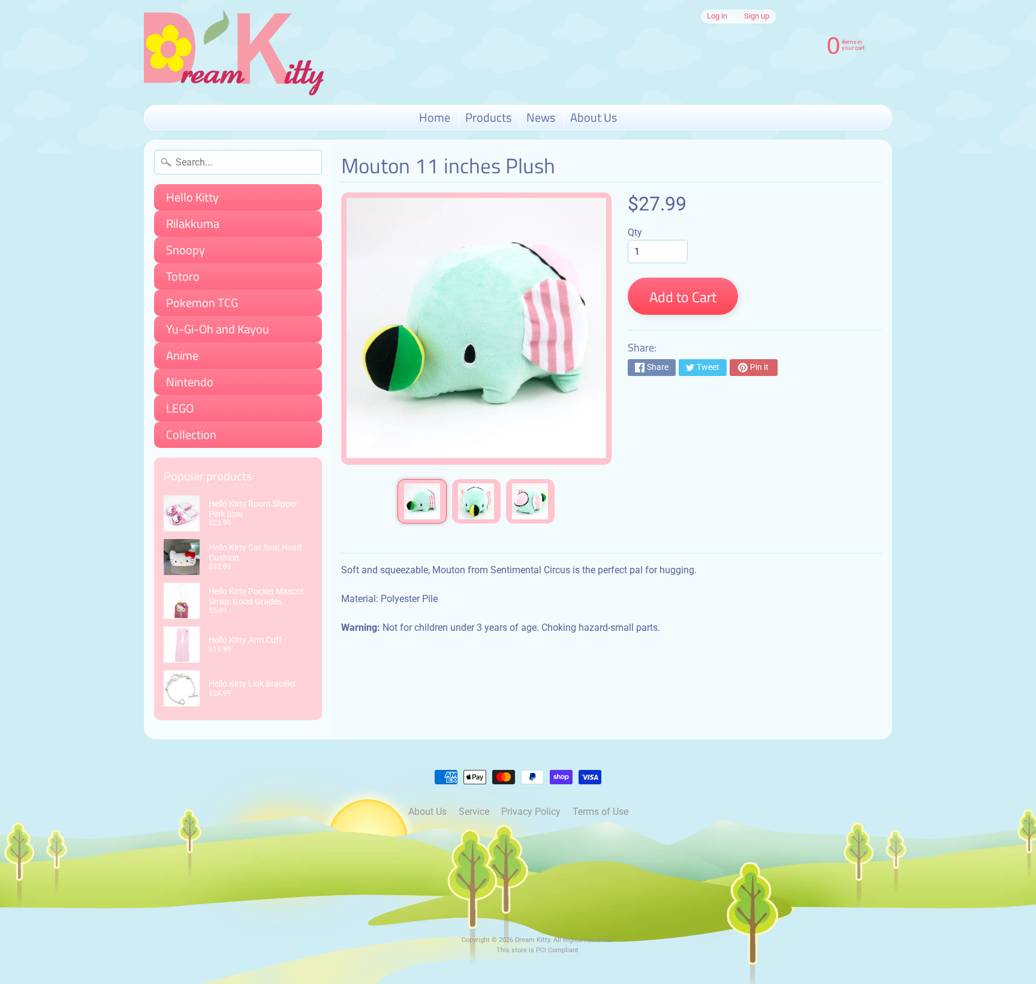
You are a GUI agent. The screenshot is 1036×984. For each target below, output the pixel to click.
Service (474, 811)
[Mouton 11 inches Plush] (421, 501)
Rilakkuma (192, 223)
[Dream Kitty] (234, 52)
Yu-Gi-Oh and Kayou (217, 329)
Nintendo (189, 381)
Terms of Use (600, 811)
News (540, 117)
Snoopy (185, 249)
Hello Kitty (192, 197)
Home (434, 117)
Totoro (183, 276)
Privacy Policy (531, 811)
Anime (182, 355)
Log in (717, 16)
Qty (635, 232)
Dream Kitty (532, 940)
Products (488, 117)
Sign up (756, 16)
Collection (191, 434)
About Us (593, 117)
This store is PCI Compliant (537, 950)
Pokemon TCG (202, 302)
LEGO (180, 408)
